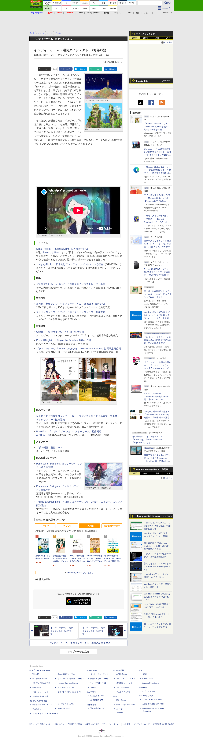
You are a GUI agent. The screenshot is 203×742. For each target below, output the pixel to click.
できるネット (37, 709)
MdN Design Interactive (125, 705)
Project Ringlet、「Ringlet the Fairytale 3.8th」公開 (63, 340)
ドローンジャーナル (40, 692)
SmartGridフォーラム (66, 674)
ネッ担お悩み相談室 (40, 696)
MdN (115, 696)
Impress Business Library (68, 683)
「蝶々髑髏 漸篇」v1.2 (49, 447)
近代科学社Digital (97, 708)
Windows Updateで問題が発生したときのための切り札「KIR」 (157, 597)
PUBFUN (143, 687)
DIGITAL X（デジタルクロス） (70, 692)
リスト (54, 69)
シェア (67, 69)
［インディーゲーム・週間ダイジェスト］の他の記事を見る (78, 643)
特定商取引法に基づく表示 (163, 724)
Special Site (142, 81)
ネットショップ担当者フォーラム (71, 679)
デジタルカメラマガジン (42, 705)
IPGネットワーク (146, 696)
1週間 (157, 38)
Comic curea (147, 679)
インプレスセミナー (66, 687)
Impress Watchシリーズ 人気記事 (152, 469)
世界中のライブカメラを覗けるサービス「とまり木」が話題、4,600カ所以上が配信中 (157, 244)
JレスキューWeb (123, 687)
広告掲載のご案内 (74, 724)
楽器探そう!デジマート (99, 679)
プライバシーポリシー (111, 724)
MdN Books (121, 700)
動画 (138, 13)
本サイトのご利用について (40, 724)
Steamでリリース (51, 252)
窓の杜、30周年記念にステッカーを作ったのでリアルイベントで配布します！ (157, 294)
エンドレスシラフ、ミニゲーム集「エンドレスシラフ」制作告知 (70, 312)
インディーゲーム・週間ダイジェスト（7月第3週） (93, 631)
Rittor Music (92, 670)
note (97, 69)
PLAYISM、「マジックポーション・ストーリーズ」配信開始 (68, 431)
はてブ (82, 69)
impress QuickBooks (150, 683)
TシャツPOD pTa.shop (152, 699)
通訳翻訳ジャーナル (124, 683)
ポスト (46, 69)
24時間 (145, 38)
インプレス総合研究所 (41, 683)
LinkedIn (112, 69)
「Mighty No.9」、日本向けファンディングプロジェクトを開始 (70, 264)
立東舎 (93, 687)
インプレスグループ (141, 724)
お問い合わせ (59, 724)
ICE (140, 670)
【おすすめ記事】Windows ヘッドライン (154, 516)
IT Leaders (36, 687)
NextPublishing (64, 708)
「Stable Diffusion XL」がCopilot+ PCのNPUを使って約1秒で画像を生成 (157, 126)
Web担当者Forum (39, 679)
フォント (147, 13)
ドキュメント (118, 13)
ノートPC (45, 525)
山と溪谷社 (91, 692)
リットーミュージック (99, 674)
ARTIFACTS (43, 435)
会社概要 (126, 724)
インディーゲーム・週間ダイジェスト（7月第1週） (61, 631)
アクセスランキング (145, 34)
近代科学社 (91, 705)
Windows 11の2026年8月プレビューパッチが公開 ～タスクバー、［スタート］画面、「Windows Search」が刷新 (157, 318)
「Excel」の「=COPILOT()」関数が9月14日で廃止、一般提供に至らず (157, 526)
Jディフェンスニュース (125, 679)
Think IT (35, 674)
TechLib (119, 713)
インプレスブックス (66, 704)
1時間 (134, 38)
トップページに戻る (78, 651)
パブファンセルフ (149, 691)
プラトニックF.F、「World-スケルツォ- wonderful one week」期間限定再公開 (78, 348)
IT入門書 (90, 525)
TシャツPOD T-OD (98, 683)
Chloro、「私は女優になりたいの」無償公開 (60, 332)
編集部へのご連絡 (92, 724)
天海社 (145, 674)
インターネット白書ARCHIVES (45, 714)
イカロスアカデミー (124, 692)
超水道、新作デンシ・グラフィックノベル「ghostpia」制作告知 (70, 304)
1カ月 (168, 38)
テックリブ (117, 709)
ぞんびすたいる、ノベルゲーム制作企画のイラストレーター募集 (70, 284)
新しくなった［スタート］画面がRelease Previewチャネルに (157, 566)
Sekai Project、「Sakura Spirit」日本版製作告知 (62, 249)
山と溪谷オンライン (98, 696)
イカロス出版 (118, 670)
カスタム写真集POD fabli (153, 704)
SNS (130, 13)
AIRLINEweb (121, 674)
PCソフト (67, 525)
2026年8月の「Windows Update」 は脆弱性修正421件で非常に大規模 (157, 546)
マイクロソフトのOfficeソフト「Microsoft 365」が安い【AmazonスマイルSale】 (157, 198)
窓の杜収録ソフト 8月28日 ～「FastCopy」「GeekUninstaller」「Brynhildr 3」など (148, 439)
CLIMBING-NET (96, 700)
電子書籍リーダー (112, 525)
